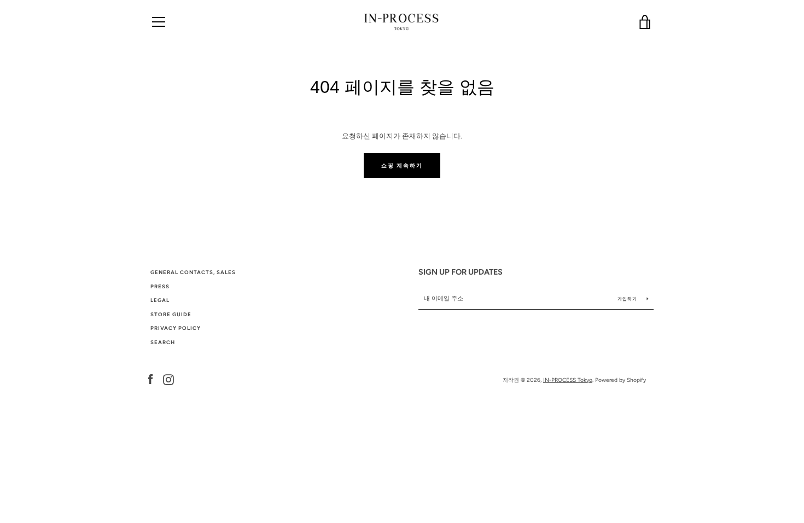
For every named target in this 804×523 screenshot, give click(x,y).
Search (162, 342)
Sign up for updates (460, 272)
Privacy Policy (175, 328)
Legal (160, 300)
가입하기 (628, 298)
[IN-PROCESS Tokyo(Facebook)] (150, 379)
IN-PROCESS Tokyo (567, 379)
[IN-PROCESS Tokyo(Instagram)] (168, 379)
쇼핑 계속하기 (402, 165)
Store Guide (170, 314)
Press (160, 286)
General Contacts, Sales (193, 272)
